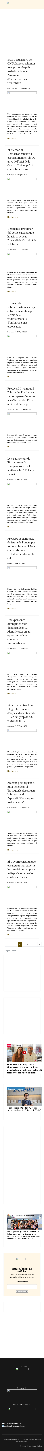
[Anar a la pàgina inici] (7, 944)
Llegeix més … (12, 138)
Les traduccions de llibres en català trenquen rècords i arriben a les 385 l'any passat (20, 466)
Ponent (9, 563)
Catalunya (10, 175)
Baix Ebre (10, 332)
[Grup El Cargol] (22, 1374)
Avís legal (7, 1439)
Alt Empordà (11, 648)
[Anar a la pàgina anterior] (11, 944)
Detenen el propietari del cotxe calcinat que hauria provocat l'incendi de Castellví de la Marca (21, 236)
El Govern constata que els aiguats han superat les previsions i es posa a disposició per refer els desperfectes (21, 869)
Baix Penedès (12, 807)
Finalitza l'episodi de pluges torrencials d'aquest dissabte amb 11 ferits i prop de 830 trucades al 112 (21, 712)
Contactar (15, 1439)
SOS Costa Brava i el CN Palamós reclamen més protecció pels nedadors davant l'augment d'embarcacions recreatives (21, 71)
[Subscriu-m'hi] (22, 1261)
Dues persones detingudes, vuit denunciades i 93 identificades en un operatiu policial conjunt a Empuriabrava (18, 631)
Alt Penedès (11, 250)
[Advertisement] (22, 31)
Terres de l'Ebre (12, 409)
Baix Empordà (12, 88)
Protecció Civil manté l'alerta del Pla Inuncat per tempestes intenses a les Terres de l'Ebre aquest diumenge (21, 396)
